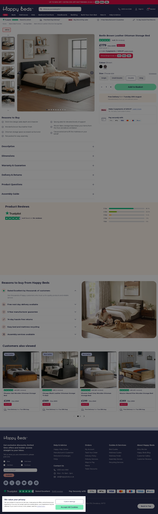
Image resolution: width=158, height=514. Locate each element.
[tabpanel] (29, 504)
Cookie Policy (41, 506)
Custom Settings (69, 501)
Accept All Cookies (69, 507)
